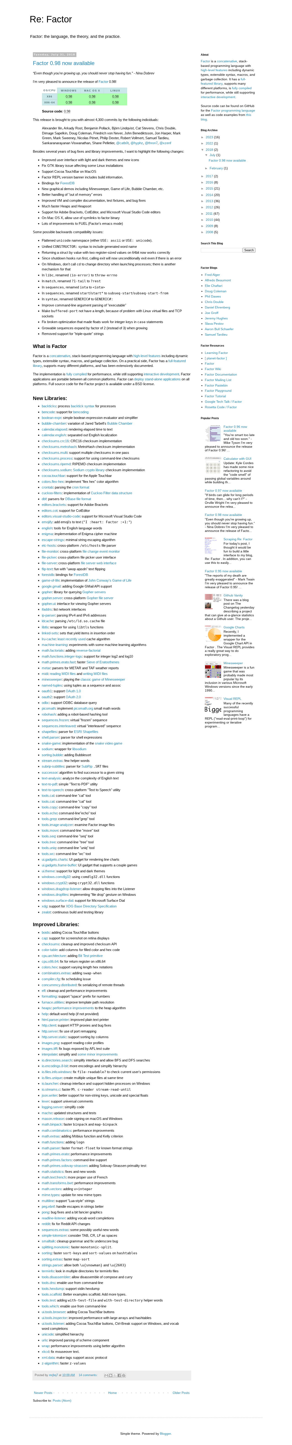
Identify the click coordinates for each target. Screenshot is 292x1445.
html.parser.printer (55, 1020)
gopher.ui (48, 604)
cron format (80, 487)
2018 (210, 150)
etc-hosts (49, 545)
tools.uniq (49, 848)
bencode (48, 412)
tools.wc (48, 854)
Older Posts (181, 1393)
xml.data (48, 1357)
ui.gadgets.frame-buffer (59, 865)
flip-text (47, 569)
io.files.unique (52, 1078)
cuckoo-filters (52, 493)
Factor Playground (218, 390)
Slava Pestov (214, 323)
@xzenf (165, 143)
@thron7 (151, 143)
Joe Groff (211, 313)
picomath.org (83, 708)
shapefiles (49, 732)
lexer (45, 1101)
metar (46, 668)
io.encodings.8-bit (55, 1066)
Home (112, 1393)
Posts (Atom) (62, 1400)
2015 (210, 188)
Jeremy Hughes (216, 318)
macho (47, 1113)
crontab (47, 487)
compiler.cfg (51, 979)
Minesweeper (233, 663)
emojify (47, 522)
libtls (45, 627)
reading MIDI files (63, 674)
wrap (45, 1346)
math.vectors (51, 1189)
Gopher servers (94, 592)
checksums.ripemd (56, 464)
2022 (210, 143)
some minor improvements (98, 1054)
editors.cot (49, 510)
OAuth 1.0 (73, 691)
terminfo (48, 1271)
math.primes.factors (57, 1160)
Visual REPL (232, 698)
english (47, 528)
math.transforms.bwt (57, 1183)
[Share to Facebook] (119, 1375)
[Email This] (106, 1375)
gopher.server (52, 598)
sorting (47, 1253)
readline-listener (53, 1218)
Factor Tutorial (215, 396)
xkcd (45, 1352)
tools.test (48, 1300)
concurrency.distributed (59, 985)
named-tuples (52, 685)
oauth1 (47, 691)
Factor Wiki (213, 369)
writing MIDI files (95, 674)
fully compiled (76, 374)
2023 (210, 137)
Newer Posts (43, 1393)
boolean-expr (51, 418)
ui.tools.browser (53, 1312)
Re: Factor (51, 19)
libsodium (79, 749)
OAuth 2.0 (73, 697)
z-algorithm (50, 1363)
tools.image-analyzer (57, 825)
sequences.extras (55, 1230)
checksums (50, 944)
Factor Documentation (221, 374)
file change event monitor (101, 551)
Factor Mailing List (218, 380)
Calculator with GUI (237, 458)
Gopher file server (100, 598)
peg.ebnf (48, 1206)
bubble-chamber (54, 423)
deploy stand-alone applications (157, 379)
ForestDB (67, 183)
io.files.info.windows (56, 1072)
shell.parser (50, 737)
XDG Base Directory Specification (91, 906)
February (217, 168)
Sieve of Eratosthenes (102, 662)
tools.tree (48, 842)
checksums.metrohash (59, 447)
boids (46, 932)
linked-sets (50, 633)
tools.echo (49, 813)
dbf (44, 499)
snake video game (108, 743)
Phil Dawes (213, 296)
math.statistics (52, 1171)
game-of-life (50, 580)
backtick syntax (82, 406)
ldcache (47, 621)
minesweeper (52, 679)
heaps (46, 1008)
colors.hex (49, 967)
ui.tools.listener (53, 1323)
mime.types (50, 1195)
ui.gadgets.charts (54, 859)
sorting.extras (52, 1259)
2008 (210, 232)
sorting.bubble (52, 755)
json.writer (49, 1095)
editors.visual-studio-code (61, 516)
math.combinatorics (56, 1130)
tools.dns (48, 1283)
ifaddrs (47, 609)
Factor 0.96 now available (235, 428)
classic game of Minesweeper (103, 679)
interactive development (161, 374)
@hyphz (136, 143)
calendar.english (54, 435)
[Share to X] (115, 1375)
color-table (49, 950)
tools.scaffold (51, 1294)
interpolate (49, 1054)
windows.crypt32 (54, 883)
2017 (210, 176)
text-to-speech (52, 790)
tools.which (50, 1306)
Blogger (165, 1433)
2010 (210, 220)
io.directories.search (57, 1060)
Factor (103, 82)
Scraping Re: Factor (238, 539)
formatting (49, 996)
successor (49, 772)
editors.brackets (54, 505)
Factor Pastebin (216, 385)
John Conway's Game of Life (109, 580)
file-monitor (50, 551)
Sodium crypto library (89, 470)
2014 (210, 195)
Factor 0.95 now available (223, 571)
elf (43, 991)
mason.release (53, 1119)
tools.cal (48, 795)
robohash (49, 714)
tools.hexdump (53, 1289)
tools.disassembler (56, 1277)
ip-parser (48, 615)
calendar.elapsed (54, 429)
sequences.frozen (55, 720)
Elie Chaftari (213, 285)
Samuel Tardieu (216, 334)
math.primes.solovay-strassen (64, 1166)
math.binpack (52, 1124)
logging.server (52, 1107)
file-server (49, 563)
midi (45, 674)
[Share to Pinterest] (123, 1375)
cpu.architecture (54, 956)
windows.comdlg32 (56, 877)
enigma (47, 534)
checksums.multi (54, 453)
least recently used (71, 639)
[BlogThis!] (110, 1375)
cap (44, 938)
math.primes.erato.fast (58, 662)
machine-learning (54, 645)
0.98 (69, 96)
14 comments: (89, 1375)
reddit (46, 1224)
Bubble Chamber (119, 423)
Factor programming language (233, 110)
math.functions (53, 1142)
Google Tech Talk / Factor (223, 401)
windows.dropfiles (55, 894)
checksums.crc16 (55, 441)
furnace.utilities (53, 1002)
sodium (47, 749)
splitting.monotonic (55, 1247)
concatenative (60, 356)
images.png (50, 1043)
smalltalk (48, 1241)
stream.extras (52, 761)
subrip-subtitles (53, 766)
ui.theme (48, 871)
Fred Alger (212, 275)
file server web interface (98, 563)
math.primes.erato (55, 1154)
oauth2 (47, 697)
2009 (210, 226)
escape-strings (53, 540)
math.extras (51, 1136)
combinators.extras (56, 973)
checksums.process (57, 458)
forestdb (48, 575)
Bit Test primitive (90, 956)
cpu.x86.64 (50, 961)
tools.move (50, 830)
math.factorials (53, 650)
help (45, 1014)
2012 (210, 207)
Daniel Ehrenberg (217, 307)
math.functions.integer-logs (62, 656)
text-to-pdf (49, 784)
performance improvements (73, 1008)
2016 (210, 182)
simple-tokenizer (54, 1235)
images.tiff (49, 1048)
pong (45, 1212)
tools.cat (48, 801)
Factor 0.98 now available (63, 63)
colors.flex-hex (53, 481)
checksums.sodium (56, 470)
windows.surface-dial (57, 900)
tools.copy (49, 807)
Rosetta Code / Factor (221, 407)
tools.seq (48, 836)
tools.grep (49, 819)
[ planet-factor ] (216, 358)
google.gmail (51, 586)
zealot (46, 912)
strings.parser (52, 1265)
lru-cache (49, 639)
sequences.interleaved (58, 726)
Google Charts (234, 627)
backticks (49, 406)
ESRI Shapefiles (86, 732)
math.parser (51, 1148)
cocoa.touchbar (53, 476)
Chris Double (214, 302)
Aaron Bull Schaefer (219, 329)
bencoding (81, 412)
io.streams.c (51, 1089)
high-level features (147, 356)
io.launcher (50, 1083)
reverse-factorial (88, 650)
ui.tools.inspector (54, 1318)
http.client (49, 1025)
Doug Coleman (216, 291)
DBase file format (78, 499)
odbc (45, 703)
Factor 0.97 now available (223, 490)
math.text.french (54, 1177)
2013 (210, 201)
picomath (48, 708)
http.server (50, 1031)
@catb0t (122, 143)
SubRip (86, 766)
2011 (210, 213)
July (213, 155)
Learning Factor (216, 353)
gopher (47, 592)
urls (44, 1340)
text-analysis (51, 778)
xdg (44, 906)
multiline (48, 1201)
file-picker (49, 557)
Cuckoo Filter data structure (111, 493)
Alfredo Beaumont (218, 280)
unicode (47, 1334)
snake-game (51, 743)
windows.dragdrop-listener (61, 889)
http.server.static (54, 1037)
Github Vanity (233, 595)
